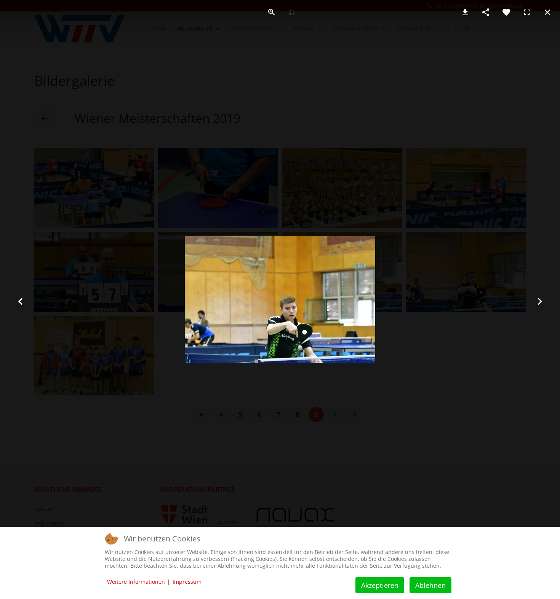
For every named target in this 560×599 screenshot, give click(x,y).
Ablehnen (430, 585)
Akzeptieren (379, 585)
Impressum (187, 581)
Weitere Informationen (136, 581)
